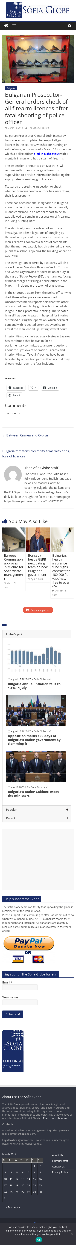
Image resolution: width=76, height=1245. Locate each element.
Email (7, 982)
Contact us (58, 1166)
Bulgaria (11, 88)
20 (22, 1185)
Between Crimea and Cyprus (25, 435)
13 (22, 1179)
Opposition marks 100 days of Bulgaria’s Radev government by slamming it (34, 740)
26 (17, 1192)
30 (40, 1192)
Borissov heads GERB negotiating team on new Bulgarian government (38, 565)
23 (40, 1185)
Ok (38, 1239)
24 (5, 1192)
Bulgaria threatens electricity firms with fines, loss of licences (36, 453)
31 (5, 1198)
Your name (10, 997)
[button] (36, 634)
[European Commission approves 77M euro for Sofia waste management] (13, 530)
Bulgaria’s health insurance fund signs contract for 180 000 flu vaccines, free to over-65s (61, 570)
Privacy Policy (60, 1172)
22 (34, 1185)
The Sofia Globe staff (38, 127)
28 (28, 1192)
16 (40, 1179)
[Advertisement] (38, 859)
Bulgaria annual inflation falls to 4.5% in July (34, 686)
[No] (71, 1234)
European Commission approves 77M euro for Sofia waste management (13, 567)
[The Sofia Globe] (6, 26)
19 (17, 1185)
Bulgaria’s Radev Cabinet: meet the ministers (33, 794)
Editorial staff (60, 1161)
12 (17, 1179)
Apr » (17, 1207)
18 (11, 1185)
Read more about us (55, 1118)
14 (28, 1179)
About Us (57, 1155)
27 (22, 1192)
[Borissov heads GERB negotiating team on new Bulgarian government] (37, 530)
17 (5, 1185)
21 (28, 1185)
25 (11, 1192)
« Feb (9, 1207)
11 (11, 1179)
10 (5, 1179)
